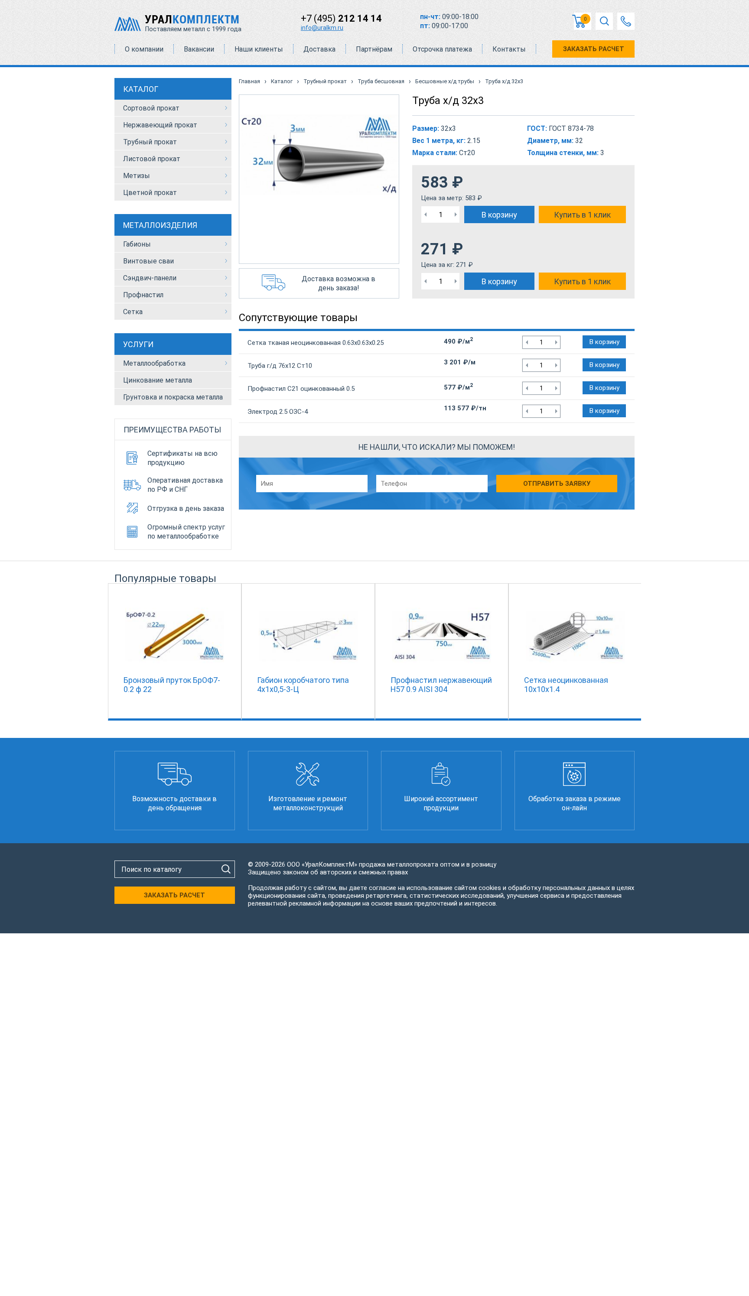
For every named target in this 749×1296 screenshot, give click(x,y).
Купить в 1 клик (582, 214)
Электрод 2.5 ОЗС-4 (277, 412)
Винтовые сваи (148, 261)
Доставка (319, 49)
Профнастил (143, 295)
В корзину (499, 214)
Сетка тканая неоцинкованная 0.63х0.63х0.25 (315, 343)
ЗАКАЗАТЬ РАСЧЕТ (593, 49)
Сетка (133, 312)
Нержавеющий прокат (160, 125)
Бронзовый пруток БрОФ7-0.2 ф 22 (172, 685)
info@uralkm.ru (322, 27)
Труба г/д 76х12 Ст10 (279, 366)
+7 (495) (341, 18)
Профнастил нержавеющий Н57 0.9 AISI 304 (441, 685)
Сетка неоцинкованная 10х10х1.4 (566, 685)
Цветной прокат (150, 192)
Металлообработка (154, 363)
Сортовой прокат (151, 108)
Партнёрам (374, 49)
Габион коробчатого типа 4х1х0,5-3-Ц (303, 685)
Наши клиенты (258, 49)
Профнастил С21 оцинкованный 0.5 (301, 389)
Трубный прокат (150, 142)
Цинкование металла (157, 380)
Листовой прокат (151, 159)
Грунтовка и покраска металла (173, 397)
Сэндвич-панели (149, 278)
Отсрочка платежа (442, 49)
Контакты (509, 49)
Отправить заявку (556, 483)
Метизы (136, 176)
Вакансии (199, 49)
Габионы (137, 244)
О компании (144, 49)
